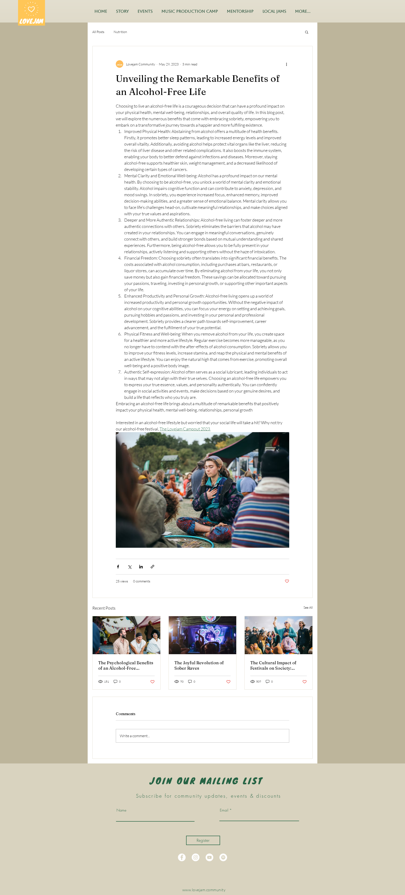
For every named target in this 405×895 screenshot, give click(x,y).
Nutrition (120, 32)
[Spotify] (223, 857)
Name (121, 810)
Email (224, 810)
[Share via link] (152, 566)
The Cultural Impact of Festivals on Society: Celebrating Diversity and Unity (276, 665)
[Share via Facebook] (118, 566)
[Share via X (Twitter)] (129, 566)
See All (308, 607)
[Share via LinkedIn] (141, 566)
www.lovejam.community (203, 889)
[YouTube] (209, 857)
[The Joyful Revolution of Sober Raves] (202, 635)
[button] (306, 32)
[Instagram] (195, 857)
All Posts (98, 32)
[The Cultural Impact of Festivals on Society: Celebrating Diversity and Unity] (278, 635)
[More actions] (286, 64)
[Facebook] (182, 857)
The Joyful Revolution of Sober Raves (199, 665)
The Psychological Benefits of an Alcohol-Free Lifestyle (125, 665)
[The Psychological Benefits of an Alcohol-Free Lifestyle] (126, 635)
